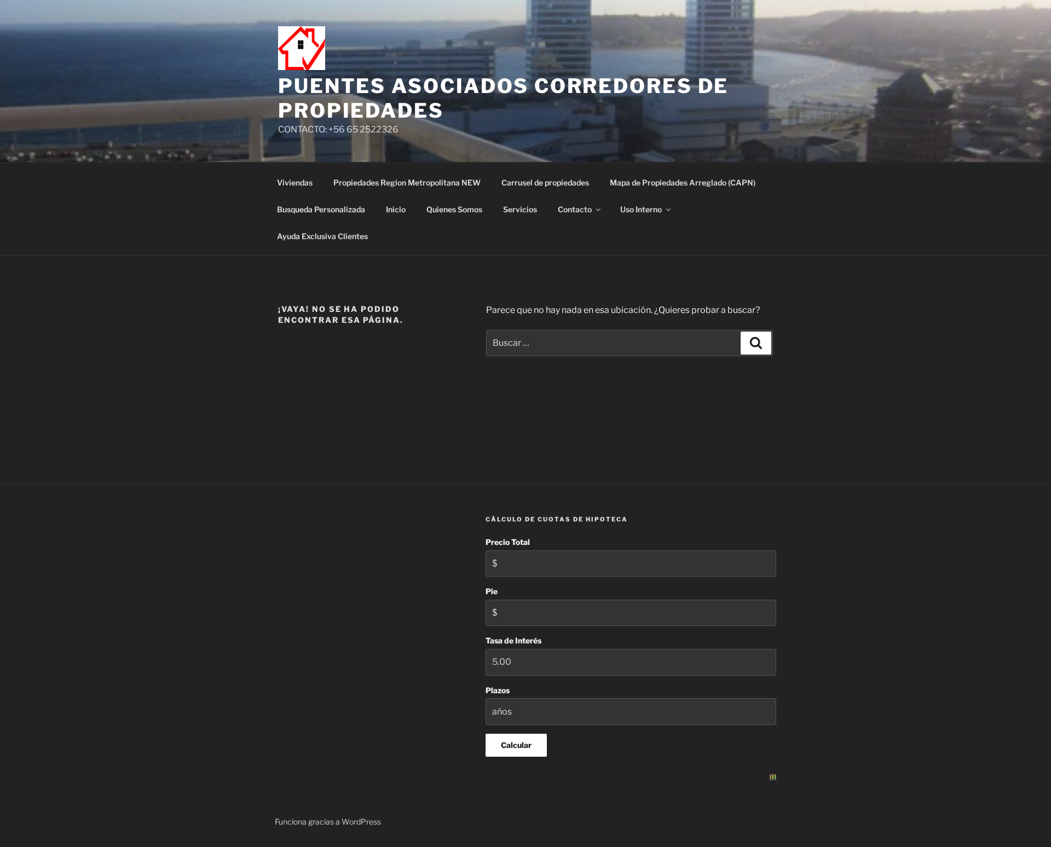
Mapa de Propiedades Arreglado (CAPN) (682, 182)
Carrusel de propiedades (545, 182)
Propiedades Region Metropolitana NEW (407, 182)
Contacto (575, 209)
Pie (492, 591)
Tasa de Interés (513, 640)
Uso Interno (641, 209)
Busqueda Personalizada (321, 209)
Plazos (498, 690)
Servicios (520, 209)
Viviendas (295, 182)
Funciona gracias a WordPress (328, 821)
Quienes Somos (454, 209)
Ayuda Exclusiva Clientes (322, 236)
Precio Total (508, 542)
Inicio (396, 209)
